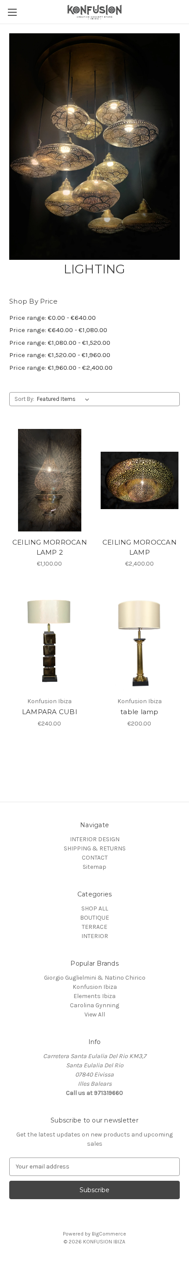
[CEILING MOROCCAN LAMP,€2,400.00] (140, 480)
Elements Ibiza (94, 996)
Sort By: (24, 399)
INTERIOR (94, 936)
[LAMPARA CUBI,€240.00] (50, 639)
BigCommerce (109, 1234)
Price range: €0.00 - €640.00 (52, 318)
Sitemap (94, 867)
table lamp (139, 712)
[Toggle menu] (12, 12)
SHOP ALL (94, 908)
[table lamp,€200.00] (140, 639)
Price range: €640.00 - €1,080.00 (58, 330)
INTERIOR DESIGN (95, 839)
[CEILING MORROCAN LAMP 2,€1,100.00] (50, 480)
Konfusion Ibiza (95, 987)
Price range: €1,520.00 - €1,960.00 (59, 355)
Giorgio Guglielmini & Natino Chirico (94, 977)
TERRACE (94, 927)
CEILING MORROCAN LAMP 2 (49, 547)
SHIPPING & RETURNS (95, 848)
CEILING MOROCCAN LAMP (139, 547)
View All (94, 1014)
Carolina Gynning (94, 1005)
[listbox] (65, 399)
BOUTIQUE (94, 917)
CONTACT (95, 857)
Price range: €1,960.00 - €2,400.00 (61, 368)
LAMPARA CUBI (49, 712)
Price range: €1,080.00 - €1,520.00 (59, 343)
